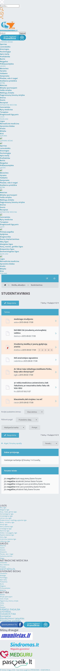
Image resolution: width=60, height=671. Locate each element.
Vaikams (2, 550)
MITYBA (2, 83)
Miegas (2, 558)
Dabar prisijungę (11, 452)
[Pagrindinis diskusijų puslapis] (5, 285)
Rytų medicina (4, 565)
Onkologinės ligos (6, 529)
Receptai (2, 607)
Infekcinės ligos (5, 541)
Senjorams (3, 552)
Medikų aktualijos (18, 285)
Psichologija (3, 578)
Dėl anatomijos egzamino (26, 358)
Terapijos (3, 567)
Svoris (2, 605)
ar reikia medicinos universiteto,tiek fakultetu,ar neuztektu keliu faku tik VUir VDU (31, 385)
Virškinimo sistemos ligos (8, 539)
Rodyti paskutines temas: (19, 412)
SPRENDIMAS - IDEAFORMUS (40, 670)
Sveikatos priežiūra (6, 556)
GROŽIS (2, 66)
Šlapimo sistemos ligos (7, 535)
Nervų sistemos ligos (6, 527)
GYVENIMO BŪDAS (6, 42)
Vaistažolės (3, 563)
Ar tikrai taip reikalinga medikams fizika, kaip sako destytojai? (33, 370)
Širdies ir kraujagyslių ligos (8, 533)
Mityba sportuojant (6, 597)
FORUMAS (3, 136)
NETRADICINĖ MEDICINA (8, 105)
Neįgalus (3, 586)
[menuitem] (54, 278)
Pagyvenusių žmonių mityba (9, 601)
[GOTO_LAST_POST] (55, 321)
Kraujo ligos (3, 524)
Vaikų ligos (3, 537)
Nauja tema (11, 303)
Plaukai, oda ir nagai (6, 554)
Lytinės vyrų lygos (5, 518)
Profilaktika (3, 582)
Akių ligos (3, 508)
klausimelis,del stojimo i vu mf (28, 399)
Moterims (3, 546)
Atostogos (3, 575)
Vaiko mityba (4, 599)
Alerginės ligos (4, 510)
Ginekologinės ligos (6, 516)
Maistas (2, 595)
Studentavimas (36, 285)
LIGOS (2, 117)
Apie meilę (3, 580)
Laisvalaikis (3, 573)
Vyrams (2, 548)
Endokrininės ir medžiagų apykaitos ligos (13, 520)
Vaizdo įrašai (4, 119)
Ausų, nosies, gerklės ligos (8, 512)
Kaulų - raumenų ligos (7, 522)
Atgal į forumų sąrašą (13, 443)
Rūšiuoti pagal (16, 419)
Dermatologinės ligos (6, 514)
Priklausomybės (5, 588)
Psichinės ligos (4, 531)
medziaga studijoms (23, 319)
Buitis (2, 584)
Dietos (2, 603)
